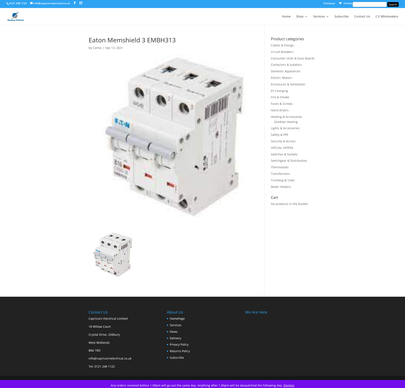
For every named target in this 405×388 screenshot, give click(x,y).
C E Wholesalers (386, 16)
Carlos (97, 48)
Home (286, 16)
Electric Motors (281, 78)
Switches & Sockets (284, 154)
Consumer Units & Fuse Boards (293, 58)
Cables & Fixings (282, 45)
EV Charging (279, 91)
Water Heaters (281, 187)
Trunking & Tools (283, 180)
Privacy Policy (179, 344)
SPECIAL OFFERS (282, 148)
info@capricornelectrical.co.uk (110, 358)
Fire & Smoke (280, 97)
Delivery (175, 338)
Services (319, 16)
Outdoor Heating (286, 122)
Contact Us (362, 16)
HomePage (177, 319)
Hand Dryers (280, 110)
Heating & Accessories (286, 117)
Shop (300, 16)
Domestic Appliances (285, 71)
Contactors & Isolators (286, 65)
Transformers (280, 174)
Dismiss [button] (289, 385)
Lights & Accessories (285, 128)
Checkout (329, 3)
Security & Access (283, 141)
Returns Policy (180, 351)
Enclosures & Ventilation (288, 84)
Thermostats (280, 167)
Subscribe (342, 16)
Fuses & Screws (282, 104)
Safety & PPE (279, 135)
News (174, 332)
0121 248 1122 (104, 366)
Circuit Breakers (282, 52)
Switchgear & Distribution (289, 161)
